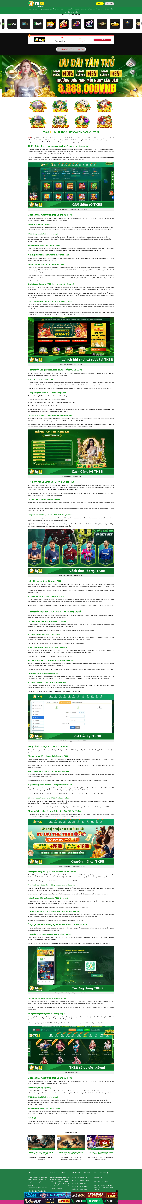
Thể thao (106, 9)
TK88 (29, 1170)
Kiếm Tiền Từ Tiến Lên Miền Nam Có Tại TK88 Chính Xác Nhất (100, 1145)
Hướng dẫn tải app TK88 (79, 1175)
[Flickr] (44, 1184)
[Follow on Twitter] (35, 1184)
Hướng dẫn (69, 9)
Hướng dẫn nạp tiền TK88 (79, 1178)
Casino (100, 9)
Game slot (84, 9)
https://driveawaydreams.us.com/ (37, 1180)
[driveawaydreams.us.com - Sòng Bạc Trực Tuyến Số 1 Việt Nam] (36, 3)
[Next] (137, 72)
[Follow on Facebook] (29, 1184)
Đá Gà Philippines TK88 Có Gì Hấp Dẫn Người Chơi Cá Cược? (71, 1145)
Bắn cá (95, 9)
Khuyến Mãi (68, 12)
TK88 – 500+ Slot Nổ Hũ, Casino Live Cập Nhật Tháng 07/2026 (45, 9)
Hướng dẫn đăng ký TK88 (79, 1170)
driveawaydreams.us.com (57, 1170)
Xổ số (111, 9)
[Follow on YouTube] (41, 1184)
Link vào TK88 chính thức (102, 39)
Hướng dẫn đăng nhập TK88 (80, 1173)
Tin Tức (75, 12)
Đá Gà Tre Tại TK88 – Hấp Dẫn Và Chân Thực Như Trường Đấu (41, 1145)
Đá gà (90, 9)
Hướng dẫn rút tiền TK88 (79, 1181)
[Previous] (4, 72)
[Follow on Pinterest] (38, 1184)
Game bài (77, 9)
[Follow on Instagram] (32, 1184)
